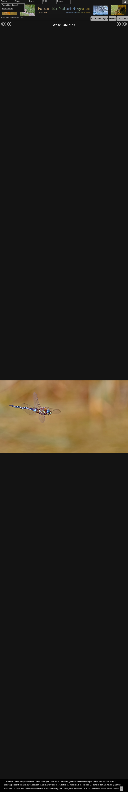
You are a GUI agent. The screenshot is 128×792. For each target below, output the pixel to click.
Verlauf (112, 18)
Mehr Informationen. (110, 788)
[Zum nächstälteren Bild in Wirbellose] (119, 24)
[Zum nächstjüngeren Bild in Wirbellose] (9, 24)
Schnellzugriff (101, 18)
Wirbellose (20, 17)
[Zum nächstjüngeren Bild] (3, 24)
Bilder (12, 17)
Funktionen (122, 18)
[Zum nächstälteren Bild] (125, 24)
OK (121, 788)
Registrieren (7, 8)
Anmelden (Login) (10, 5)
